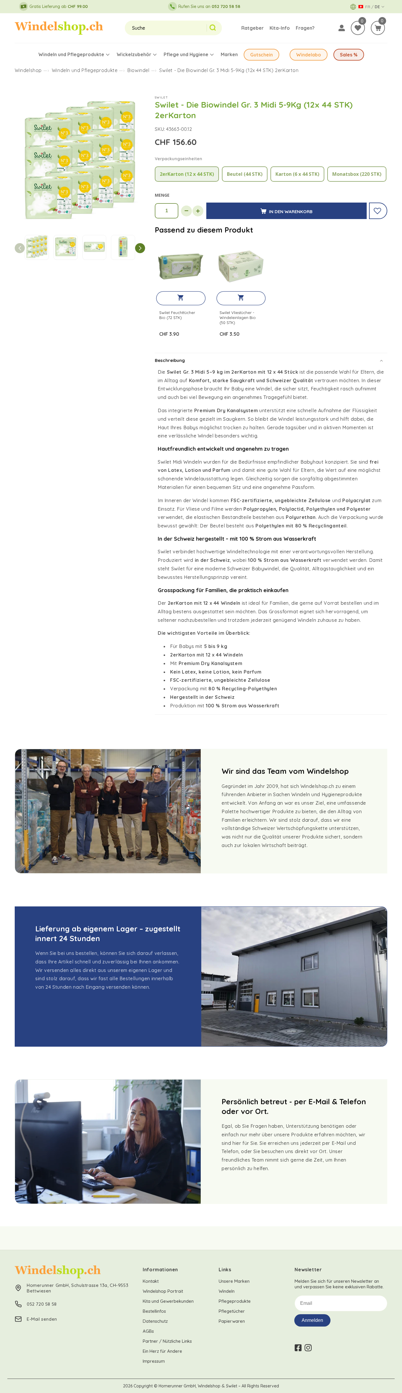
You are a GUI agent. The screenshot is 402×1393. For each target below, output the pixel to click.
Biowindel (138, 70)
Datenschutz (155, 1321)
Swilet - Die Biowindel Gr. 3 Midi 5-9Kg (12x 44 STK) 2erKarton (228, 70)
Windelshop (28, 70)
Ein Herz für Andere (162, 1351)
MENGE (162, 195)
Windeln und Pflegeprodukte (85, 70)
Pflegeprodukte (235, 1301)
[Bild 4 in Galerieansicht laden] (123, 247)
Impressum (154, 1361)
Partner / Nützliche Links (167, 1341)
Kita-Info (280, 28)
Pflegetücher (232, 1311)
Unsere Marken (234, 1281)
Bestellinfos (154, 1311)
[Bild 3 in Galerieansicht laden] (94, 247)
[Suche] (214, 28)
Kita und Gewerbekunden (168, 1301)
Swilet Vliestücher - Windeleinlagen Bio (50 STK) (238, 317)
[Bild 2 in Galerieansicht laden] (66, 247)
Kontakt (151, 1281)
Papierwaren (232, 1321)
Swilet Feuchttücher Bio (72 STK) (177, 315)
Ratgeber (252, 28)
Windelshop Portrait (163, 1291)
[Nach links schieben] (20, 248)
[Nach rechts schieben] (140, 248)
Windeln (227, 1291)
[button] (378, 28)
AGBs (148, 1331)
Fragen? (305, 28)
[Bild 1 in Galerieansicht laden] (37, 247)
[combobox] (166, 28)
